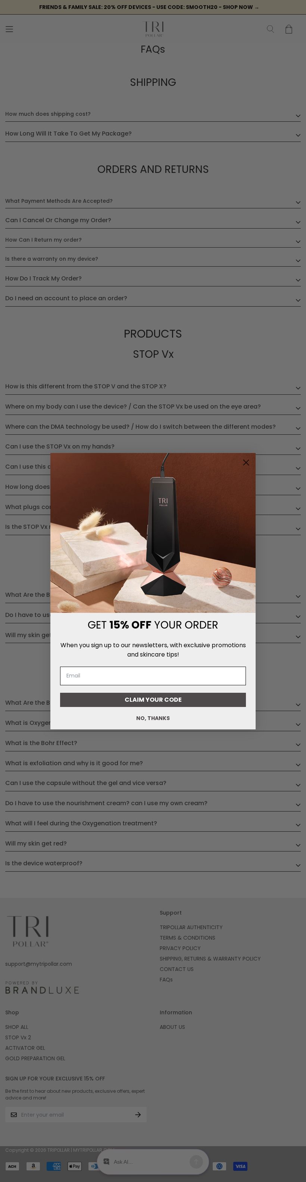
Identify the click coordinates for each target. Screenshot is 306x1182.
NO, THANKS (153, 718)
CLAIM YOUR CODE (153, 699)
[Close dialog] (246, 462)
